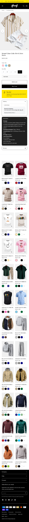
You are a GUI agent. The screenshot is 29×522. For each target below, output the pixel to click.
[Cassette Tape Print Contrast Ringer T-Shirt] (21, 169)
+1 (23, 311)
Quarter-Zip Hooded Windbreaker (8, 462)
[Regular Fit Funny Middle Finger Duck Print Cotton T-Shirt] (8, 220)
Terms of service (18, 512)
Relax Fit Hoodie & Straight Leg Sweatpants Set (8, 358)
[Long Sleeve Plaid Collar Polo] (21, 401)
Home (3, 10)
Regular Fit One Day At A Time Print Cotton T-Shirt (21, 230)
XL (16, 72)
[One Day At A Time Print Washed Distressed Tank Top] (8, 298)
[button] (2, 6)
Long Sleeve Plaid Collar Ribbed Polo (8, 436)
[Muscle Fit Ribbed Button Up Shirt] (21, 272)
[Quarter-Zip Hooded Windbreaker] (8, 452)
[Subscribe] (25, 493)
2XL (20, 71)
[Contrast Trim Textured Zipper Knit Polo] (8, 195)
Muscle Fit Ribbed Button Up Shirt (21, 281)
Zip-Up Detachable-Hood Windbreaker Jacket (8, 410)
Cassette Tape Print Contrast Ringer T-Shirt (21, 178)
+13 (24, 440)
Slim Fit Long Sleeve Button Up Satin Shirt (21, 436)
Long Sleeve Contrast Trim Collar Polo (21, 462)
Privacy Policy (21, 496)
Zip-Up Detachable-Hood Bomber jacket (8, 384)
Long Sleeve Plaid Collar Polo (21, 410)
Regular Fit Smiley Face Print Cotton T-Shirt (8, 256)
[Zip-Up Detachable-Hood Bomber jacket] (8, 375)
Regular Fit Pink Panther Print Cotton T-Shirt (21, 256)
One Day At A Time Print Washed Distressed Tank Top (8, 307)
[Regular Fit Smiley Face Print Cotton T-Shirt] (8, 246)
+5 (24, 286)
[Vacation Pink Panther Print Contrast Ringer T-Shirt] (21, 195)
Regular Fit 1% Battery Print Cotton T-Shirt (8, 178)
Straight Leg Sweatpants (21, 358)
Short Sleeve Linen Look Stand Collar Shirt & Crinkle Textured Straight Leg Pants (8, 281)
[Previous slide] (2, 31)
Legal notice (20, 514)
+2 (10, 208)
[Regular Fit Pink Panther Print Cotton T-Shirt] (21, 246)
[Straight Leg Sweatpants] (21, 349)
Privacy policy (10, 512)
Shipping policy (4, 514)
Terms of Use (15, 496)
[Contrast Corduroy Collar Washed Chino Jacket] (21, 375)
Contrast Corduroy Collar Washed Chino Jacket (21, 384)
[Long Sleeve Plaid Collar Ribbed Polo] (8, 426)
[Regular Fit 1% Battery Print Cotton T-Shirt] (8, 169)
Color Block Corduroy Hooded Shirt (8, 333)
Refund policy (4, 512)
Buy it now (14, 86)
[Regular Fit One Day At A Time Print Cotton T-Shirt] (21, 220)
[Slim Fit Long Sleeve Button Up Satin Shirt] (21, 426)
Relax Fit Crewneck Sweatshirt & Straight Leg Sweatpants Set (21, 333)
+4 (23, 182)
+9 (10, 182)
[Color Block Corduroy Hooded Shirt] (8, 323)
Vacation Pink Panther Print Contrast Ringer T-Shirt (21, 204)
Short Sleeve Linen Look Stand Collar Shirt (21, 307)
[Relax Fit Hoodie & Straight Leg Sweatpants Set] (8, 349)
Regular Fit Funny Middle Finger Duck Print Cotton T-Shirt (8, 230)
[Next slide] (26, 31)
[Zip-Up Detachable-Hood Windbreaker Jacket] (8, 401)
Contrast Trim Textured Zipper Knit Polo (8, 204)
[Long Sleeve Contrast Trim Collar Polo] (21, 452)
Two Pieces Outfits (9, 10)
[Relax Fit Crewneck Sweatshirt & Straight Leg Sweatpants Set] (21, 323)
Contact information (12, 514)
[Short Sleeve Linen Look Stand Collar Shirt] (21, 298)
